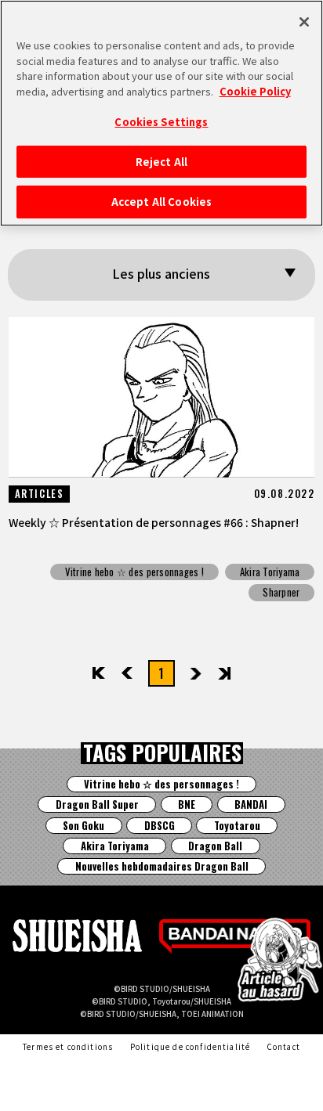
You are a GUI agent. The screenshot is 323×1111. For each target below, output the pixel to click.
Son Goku (83, 825)
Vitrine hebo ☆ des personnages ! (134, 572)
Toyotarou (237, 825)
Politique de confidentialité (190, 1046)
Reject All (161, 161)
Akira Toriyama (270, 572)
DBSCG (159, 825)
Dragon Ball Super (97, 804)
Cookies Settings (161, 121)
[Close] (304, 22)
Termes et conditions (68, 1046)
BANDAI (250, 804)
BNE (186, 804)
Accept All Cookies (161, 201)
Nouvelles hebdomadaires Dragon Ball (162, 866)
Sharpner (281, 592)
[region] (161, 113)
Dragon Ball (215, 846)
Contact (283, 1046)
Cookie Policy (255, 91)
